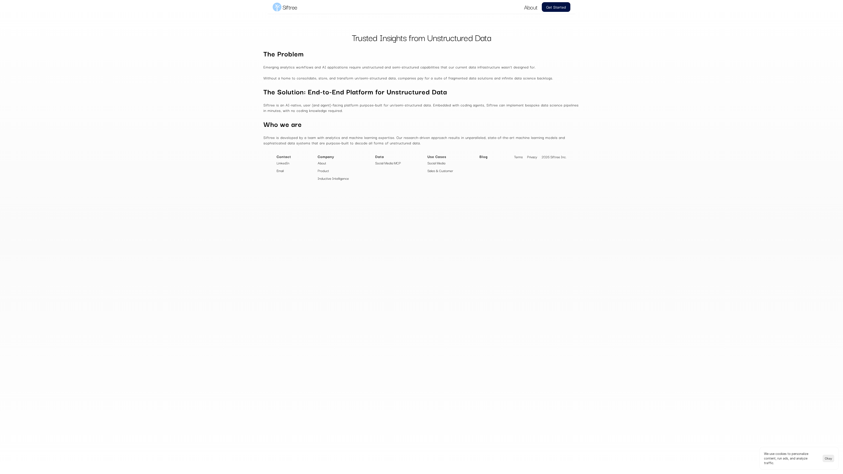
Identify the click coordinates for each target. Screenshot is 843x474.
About (530, 6)
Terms (518, 156)
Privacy (532, 156)
